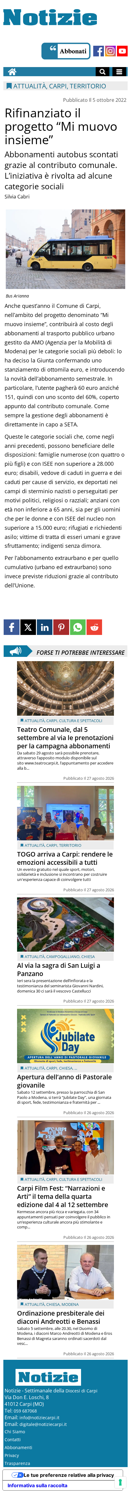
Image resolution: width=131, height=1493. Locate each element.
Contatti (13, 1439)
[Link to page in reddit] (94, 627)
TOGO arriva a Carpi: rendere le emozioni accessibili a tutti (65, 858)
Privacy (12, 1455)
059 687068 (25, 1411)
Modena (70, 1304)
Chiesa (88, 956)
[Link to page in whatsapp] (78, 627)
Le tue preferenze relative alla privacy (69, 1475)
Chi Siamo (15, 1431)
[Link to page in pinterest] (61, 627)
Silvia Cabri (17, 196)
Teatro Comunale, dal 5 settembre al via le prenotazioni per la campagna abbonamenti (65, 737)
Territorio (70, 845)
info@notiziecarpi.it (39, 1417)
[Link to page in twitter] (28, 627)
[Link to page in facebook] (11, 627)
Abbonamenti (18, 1447)
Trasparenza (17, 1463)
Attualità (34, 720)
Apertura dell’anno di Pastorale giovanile (64, 1081)
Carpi (51, 720)
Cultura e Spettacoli (80, 720)
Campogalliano (63, 956)
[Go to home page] (12, 71)
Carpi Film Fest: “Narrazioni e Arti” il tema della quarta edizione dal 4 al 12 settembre (62, 1196)
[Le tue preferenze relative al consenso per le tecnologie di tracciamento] (120, 1482)
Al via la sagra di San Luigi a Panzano (58, 969)
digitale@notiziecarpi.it (43, 1424)
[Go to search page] (102, 71)
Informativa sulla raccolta (37, 1485)
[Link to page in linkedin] (44, 627)
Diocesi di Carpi (81, 1391)
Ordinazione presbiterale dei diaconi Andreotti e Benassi (60, 1317)
